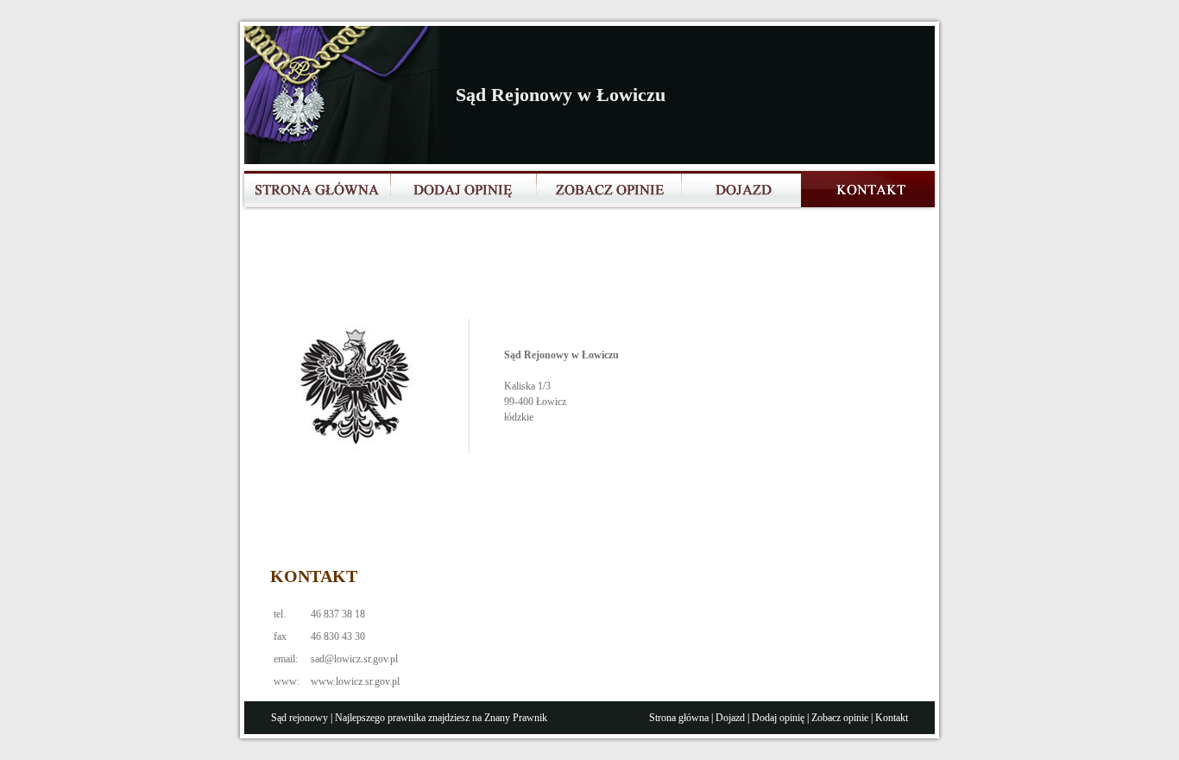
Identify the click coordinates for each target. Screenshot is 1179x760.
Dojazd (730, 718)
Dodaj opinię (778, 718)
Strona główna (679, 718)
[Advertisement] (584, 271)
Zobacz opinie (839, 718)
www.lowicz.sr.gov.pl (355, 681)
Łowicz (551, 402)
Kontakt (891, 718)
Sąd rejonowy (299, 718)
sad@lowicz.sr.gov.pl (354, 659)
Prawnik (530, 718)
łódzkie (518, 417)
